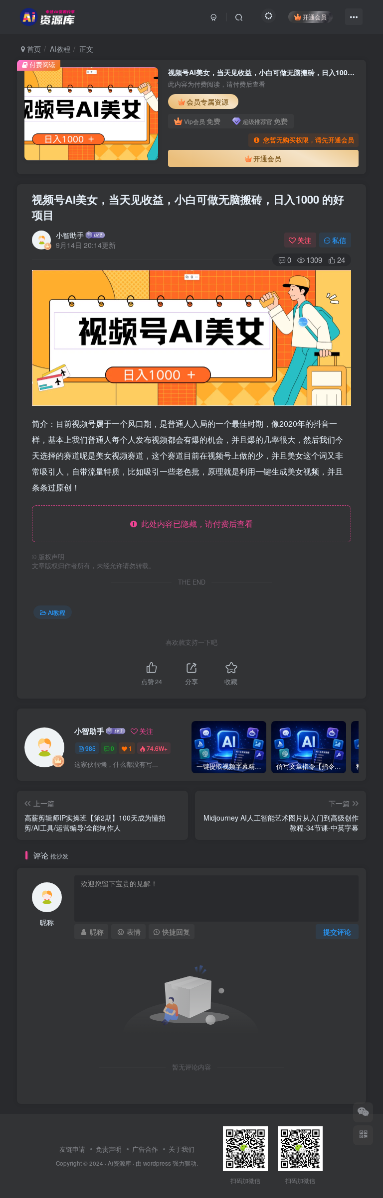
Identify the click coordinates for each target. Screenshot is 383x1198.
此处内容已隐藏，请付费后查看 (195, 523)
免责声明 (109, 1149)
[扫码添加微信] (363, 1112)
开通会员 (315, 16)
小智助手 (70, 235)
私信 (339, 240)
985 (90, 748)
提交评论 (337, 932)
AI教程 (60, 49)
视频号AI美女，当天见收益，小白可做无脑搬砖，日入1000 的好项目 (188, 207)
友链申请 (72, 1149)
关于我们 (181, 1149)
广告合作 (145, 1149)
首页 (33, 49)
